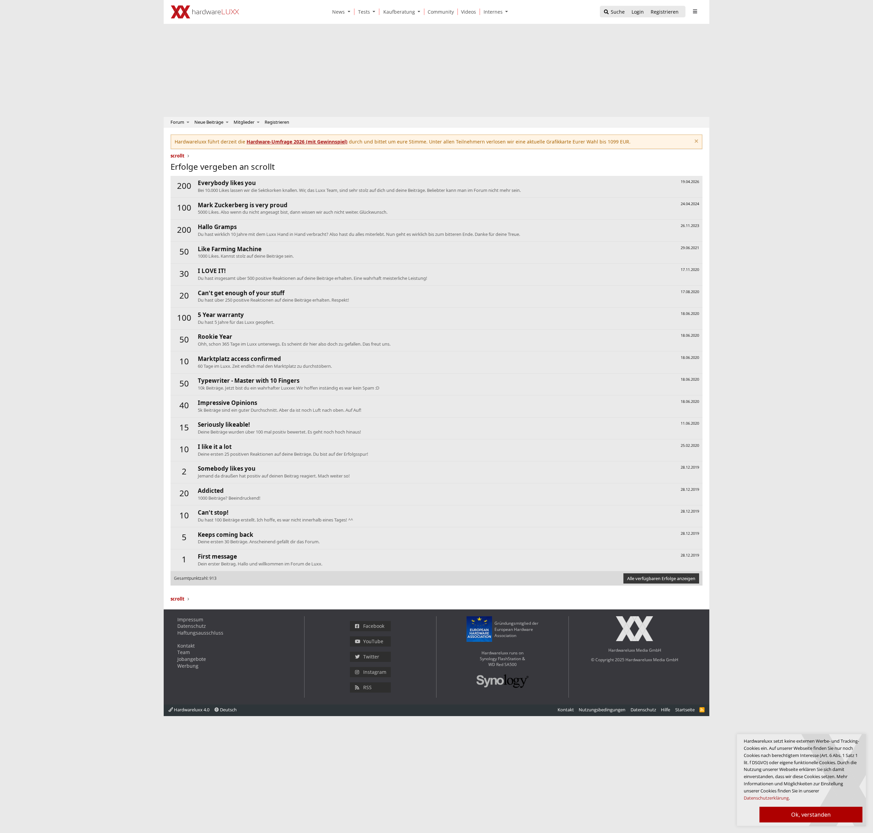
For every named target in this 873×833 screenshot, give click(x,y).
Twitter (371, 656)
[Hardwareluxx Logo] (205, 12)
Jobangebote (191, 659)
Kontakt (186, 645)
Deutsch (228, 710)
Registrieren (277, 122)
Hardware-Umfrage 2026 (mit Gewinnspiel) (297, 141)
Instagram (374, 672)
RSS (367, 687)
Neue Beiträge (208, 122)
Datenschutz (191, 626)
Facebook (373, 626)
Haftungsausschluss (200, 633)
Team (183, 652)
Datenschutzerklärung (766, 798)
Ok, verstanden (811, 814)
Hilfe (665, 710)
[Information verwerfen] (695, 142)
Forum (177, 122)
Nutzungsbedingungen (602, 710)
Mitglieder (244, 122)
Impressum (190, 619)
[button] (350, 12)
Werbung (187, 666)
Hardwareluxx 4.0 (191, 710)
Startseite (685, 710)
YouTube (373, 641)
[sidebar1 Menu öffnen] (695, 11)
